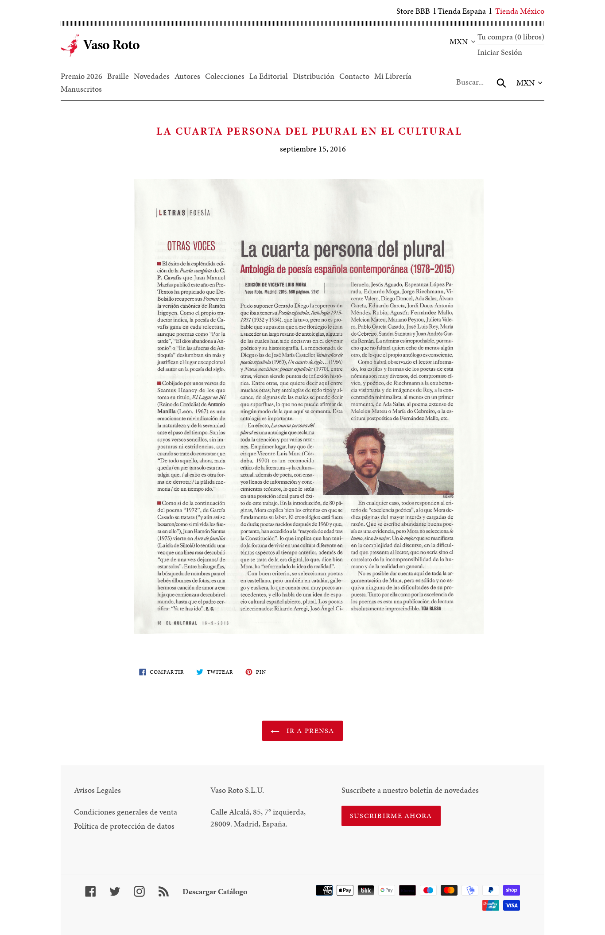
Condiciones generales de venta (125, 811)
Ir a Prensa (309, 730)
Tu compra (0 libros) (510, 36)
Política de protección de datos (124, 825)
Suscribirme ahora (391, 816)
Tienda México (519, 10)
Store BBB (413, 10)
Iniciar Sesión (499, 52)
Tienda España (462, 10)
